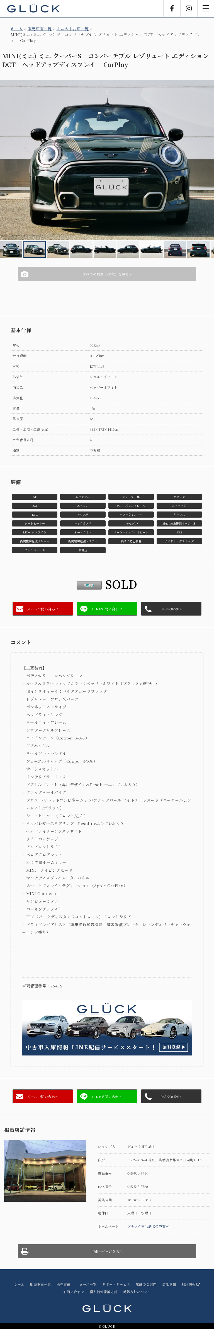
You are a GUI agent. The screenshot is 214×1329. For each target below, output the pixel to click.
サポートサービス (116, 1284)
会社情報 (169, 1284)
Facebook (172, 8)
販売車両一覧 (40, 28)
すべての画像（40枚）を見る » (107, 274)
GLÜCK (33, 8)
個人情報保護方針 (104, 1291)
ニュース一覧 (86, 1284)
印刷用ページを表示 (107, 1251)
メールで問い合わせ (43, 608)
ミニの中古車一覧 (73, 28)
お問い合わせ (73, 1291)
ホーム (17, 28)
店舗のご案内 (146, 1284)
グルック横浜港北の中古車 (148, 1226)
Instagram (189, 8)
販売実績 (63, 1284)
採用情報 (189, 1284)
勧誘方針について (137, 1291)
